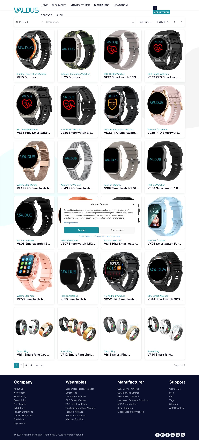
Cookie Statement (86, 236)
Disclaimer (19, 419)
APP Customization (127, 404)
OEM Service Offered (128, 388)
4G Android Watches (76, 396)
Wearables (59, 5)
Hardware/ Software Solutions (132, 400)
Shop (59, 15)
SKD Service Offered (128, 396)
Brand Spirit (20, 400)
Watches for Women (76, 415)
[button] (133, 204)
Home (44, 5)
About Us (18, 388)
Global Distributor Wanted (130, 411)
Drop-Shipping (125, 408)
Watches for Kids (74, 419)
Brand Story (20, 396)
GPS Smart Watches (76, 400)
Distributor (101, 5)
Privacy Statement (102, 236)
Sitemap (173, 404)
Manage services (71, 222)
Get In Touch (161, 12)
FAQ (171, 396)
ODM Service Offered (128, 392)
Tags (171, 400)
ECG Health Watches (76, 404)
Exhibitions (19, 408)
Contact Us (175, 388)
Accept (81, 230)
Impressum (116, 236)
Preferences (117, 230)
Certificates (20, 404)
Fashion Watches (74, 411)
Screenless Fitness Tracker (80, 388)
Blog (171, 392)
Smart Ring (71, 392)
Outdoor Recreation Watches (80, 408)
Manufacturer (80, 5)
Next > (39, 365)
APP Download (177, 408)
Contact (46, 15)
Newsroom (121, 5)
